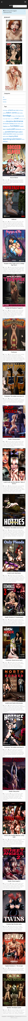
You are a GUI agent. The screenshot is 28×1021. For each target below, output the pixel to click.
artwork (10, 110)
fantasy (11, 123)
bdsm (14, 110)
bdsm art (18, 110)
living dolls (16, 841)
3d (3, 110)
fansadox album (6, 312)
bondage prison (14, 794)
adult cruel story (12, 221)
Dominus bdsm (21, 620)
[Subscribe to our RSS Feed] (12, 6)
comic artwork (20, 180)
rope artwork (13, 666)
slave (16, 136)
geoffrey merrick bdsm (10, 488)
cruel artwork (8, 355)
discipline (9, 121)
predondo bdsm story (14, 752)
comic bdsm (10, 531)
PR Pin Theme (14, 1017)
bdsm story (20, 113)
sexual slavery (20, 134)
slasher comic (11, 1013)
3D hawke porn (17, 793)
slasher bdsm (5, 1013)
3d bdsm (6, 110)
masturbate (8, 225)
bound (4, 118)
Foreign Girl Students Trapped (16, 312)
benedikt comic (15, 311)
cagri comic (15, 223)
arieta (10, 180)
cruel (16, 118)
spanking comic (15, 402)
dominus (14, 969)
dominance (18, 121)
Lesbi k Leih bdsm (15, 706)
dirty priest (20, 794)
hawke (8, 126)
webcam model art (6, 183)
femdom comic (21, 531)
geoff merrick (11, 577)
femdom (16, 123)
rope (16, 132)
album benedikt (12, 310)
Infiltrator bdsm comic (12, 224)
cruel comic (21, 118)
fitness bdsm (15, 181)
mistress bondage (15, 579)
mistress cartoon (21, 532)
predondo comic (14, 401)
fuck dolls (5, 532)
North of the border (18, 707)
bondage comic (20, 116)
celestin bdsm (5, 927)
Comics (4, 101)
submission (16, 138)
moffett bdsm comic (12, 269)
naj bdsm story (11, 707)
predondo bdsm (6, 533)
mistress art (19, 622)
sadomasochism (7, 134)
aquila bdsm (11, 619)
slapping (11, 136)
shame (19, 887)
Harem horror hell (15, 663)
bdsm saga (20, 530)
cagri (6, 118)
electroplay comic (6, 268)
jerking (18, 224)
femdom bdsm (10, 399)
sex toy (4, 402)
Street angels (12, 888)
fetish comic (20, 123)
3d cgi (12, 793)
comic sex (12, 118)
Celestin (9, 118)
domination (6, 123)
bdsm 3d (13, 441)
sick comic (5, 136)
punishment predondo (19, 533)
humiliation (15, 125)
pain (13, 128)
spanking (7, 138)
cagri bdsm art (9, 223)
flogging (5, 126)
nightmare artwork (14, 225)
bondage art (13, 116)
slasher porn (8, 360)
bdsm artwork (12, 354)
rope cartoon (7, 534)
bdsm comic (11, 112)
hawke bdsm (8, 444)
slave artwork (9, 402)
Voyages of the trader (16, 272)
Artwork (4, 99)
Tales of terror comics (16, 491)
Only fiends (21, 579)
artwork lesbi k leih (13, 839)
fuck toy (7, 577)
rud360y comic (6, 270)
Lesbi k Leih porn (9, 841)
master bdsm (21, 268)
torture (23, 139)
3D (3, 97)
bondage (7, 115)
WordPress (22, 1016)
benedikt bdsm (8, 311)
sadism (20, 132)
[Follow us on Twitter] (10, 6)
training (5, 141)
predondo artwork (6, 401)
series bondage (6, 710)
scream (14, 134)
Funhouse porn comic (15, 356)
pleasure (18, 129)
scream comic (16, 359)
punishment (10, 131)
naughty (8, 129)
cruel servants (14, 355)
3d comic (9, 441)
